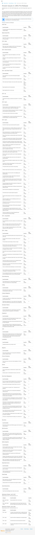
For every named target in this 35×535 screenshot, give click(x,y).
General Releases (11, 3)
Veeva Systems (9, 532)
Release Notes (6, 3)
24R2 (15, 3)
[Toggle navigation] (2, 1)
